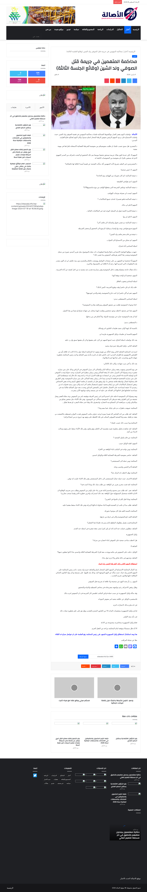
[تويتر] (129, 80)
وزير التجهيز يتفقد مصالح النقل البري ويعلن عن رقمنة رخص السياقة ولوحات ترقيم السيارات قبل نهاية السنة (68, 742)
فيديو (69, 29)
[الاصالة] (119, 13)
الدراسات (110, 29)
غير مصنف (60, 783)
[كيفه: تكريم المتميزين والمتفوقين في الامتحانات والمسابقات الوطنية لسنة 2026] (95, 729)
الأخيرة (27, 107)
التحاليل (120, 29)
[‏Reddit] (112, 80)
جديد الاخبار (47, 779)
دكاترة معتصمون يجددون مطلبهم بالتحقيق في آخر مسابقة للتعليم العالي (27, 117)
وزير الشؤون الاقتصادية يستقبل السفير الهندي (126, 739)
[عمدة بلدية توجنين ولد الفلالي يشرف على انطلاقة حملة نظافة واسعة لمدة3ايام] (91, 789)
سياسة (76, 29)
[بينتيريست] (118, 80)
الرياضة (100, 29)
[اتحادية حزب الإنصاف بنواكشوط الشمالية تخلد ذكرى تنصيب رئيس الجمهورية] (101, 789)
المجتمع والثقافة (88, 29)
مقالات (46, 783)
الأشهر (42, 107)
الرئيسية (136, 29)
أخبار (128, 29)
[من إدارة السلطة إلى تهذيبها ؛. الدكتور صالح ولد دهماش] (80, 782)
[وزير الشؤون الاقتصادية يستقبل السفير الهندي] (124, 729)
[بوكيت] (106, 80)
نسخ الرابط (83, 656)
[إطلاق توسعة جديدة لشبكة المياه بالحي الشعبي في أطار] (91, 782)
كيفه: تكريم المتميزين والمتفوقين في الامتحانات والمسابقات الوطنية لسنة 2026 (96, 740)
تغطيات (56, 779)
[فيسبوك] (135, 80)
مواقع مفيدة (59, 29)
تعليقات (13, 107)
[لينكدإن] (123, 80)
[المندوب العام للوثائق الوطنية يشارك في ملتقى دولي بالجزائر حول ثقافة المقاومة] (39, 166)
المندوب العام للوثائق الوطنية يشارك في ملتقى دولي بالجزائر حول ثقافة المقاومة (20, 166)
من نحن (48, 29)
